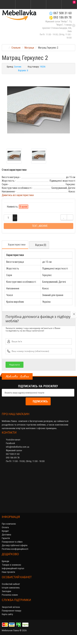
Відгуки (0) (40, 245)
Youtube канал (12, 439)
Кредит (5, 530)
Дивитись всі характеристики (18, 195)
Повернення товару (11, 610)
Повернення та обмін (12, 541)
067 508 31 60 (62, 13)
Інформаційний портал (13, 568)
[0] (69, 4)
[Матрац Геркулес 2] (38, 110)
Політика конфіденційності (15, 548)
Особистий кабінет (11, 584)
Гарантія (6, 538)
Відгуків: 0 (23, 70)
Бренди (5, 561)
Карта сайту (7, 614)
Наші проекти (8, 571)
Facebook (10, 443)
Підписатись (40, 401)
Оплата (5, 527)
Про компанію (9, 523)
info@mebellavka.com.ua (17, 446)
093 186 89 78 (62, 17)
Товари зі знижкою (11, 564)
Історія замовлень (11, 587)
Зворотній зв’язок (11, 607)
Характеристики (16, 244)
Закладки (6, 591)
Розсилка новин (10, 594)
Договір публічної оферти (14, 545)
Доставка (6, 534)
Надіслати (14, 364)
